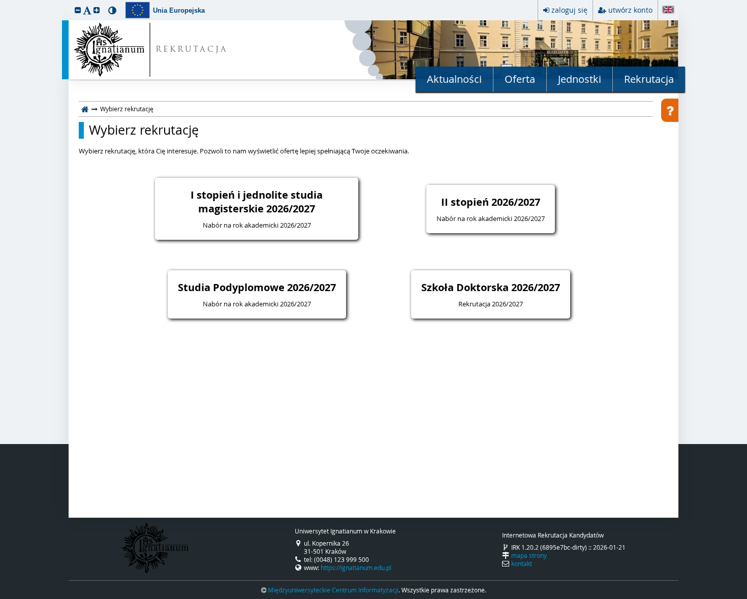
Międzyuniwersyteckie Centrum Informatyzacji (333, 590)
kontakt (521, 563)
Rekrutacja (649, 79)
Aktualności (454, 79)
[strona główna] (85, 109)
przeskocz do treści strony (2, 2)
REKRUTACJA (191, 50)
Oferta (520, 79)
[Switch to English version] (668, 10)
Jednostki (579, 79)
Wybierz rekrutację (144, 130)
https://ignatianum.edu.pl (356, 567)
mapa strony (529, 555)
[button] (78, 10)
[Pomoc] (669, 110)
